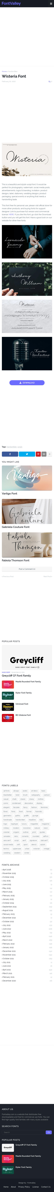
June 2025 (27, 884)
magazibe (34, 824)
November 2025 (27, 873)
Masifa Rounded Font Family (28, 682)
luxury (24, 824)
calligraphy (35, 795)
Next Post (47, 576)
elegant (6, 807)
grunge (35, 816)
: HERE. (11, 214)
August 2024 (27, 910)
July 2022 (27, 925)
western (17, 853)
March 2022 (27, 940)
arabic (25, 791)
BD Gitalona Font (23, 715)
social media (8, 844)
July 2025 (27, 881)
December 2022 (27, 918)
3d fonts (7, 791)
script (20, 447)
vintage (46, 849)
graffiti (26, 816)
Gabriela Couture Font (16, 526)
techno (6, 849)
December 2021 (27, 951)
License (35, 1187)
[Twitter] (27, 454)
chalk (14, 799)
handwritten (12, 71)
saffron (45, 836)
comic (6, 803)
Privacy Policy (24, 1187)
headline (32, 820)
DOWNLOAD (29, 383)
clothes (40, 799)
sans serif (7, 840)
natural (37, 828)
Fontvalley (31, 1183)
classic (22, 799)
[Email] (43, 454)
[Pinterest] (38, 454)
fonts (13, 811)
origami (16, 832)
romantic (25, 836)
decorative (29, 803)
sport (26, 844)
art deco (34, 791)
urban (27, 849)
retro (16, 836)
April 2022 (27, 936)
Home (4, 71)
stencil (33, 844)
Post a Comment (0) (27, 569)
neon (46, 828)
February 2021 (27, 977)
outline (25, 832)
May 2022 (27, 933)
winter (26, 853)
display (39, 803)
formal (29, 811)
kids (41, 820)
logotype (14, 824)
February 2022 (27, 944)
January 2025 (27, 899)
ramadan (7, 836)
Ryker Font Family (24, 693)
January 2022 (27, 947)
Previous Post (8, 576)
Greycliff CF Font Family (16, 675)
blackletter (8, 795)
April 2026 (27, 870)
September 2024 (27, 907)
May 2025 (27, 888)
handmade (8, 820)
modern (16, 828)
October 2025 (27, 877)
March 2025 (27, 892)
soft (18, 844)
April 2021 (27, 970)
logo (5, 824)
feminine (44, 807)
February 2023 (27, 914)
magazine (45, 824)
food (21, 811)
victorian (36, 849)
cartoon (47, 795)
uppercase (17, 849)
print (34, 832)
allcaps (16, 791)
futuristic (38, 811)
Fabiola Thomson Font (15, 560)
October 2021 (27, 959)
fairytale (16, 807)
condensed (16, 803)
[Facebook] (10, 454)
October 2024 (27, 903)
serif (24, 840)
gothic (17, 816)
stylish (42, 844)
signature (33, 840)
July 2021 (27, 962)
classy (31, 799)
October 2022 (27, 921)
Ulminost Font (22, 704)
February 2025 (27, 896)
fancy (25, 807)
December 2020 (27, 981)
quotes (42, 832)
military (6, 828)
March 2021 (27, 973)
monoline (27, 828)
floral (6, 811)
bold (17, 795)
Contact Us (45, 1187)
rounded (36, 836)
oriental (6, 832)
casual (6, 799)
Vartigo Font (9, 493)
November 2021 (27, 955)
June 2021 (27, 966)
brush (25, 795)
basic (43, 791)
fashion (34, 807)
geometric (7, 816)
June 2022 (27, 929)
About (13, 1187)
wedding (7, 853)
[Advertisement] (27, 37)
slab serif (44, 840)
